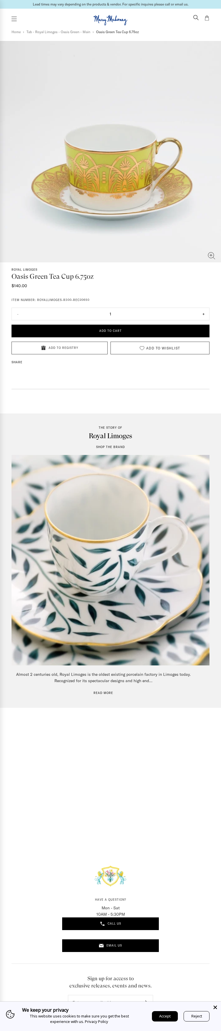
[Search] (196, 18)
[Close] (215, 1007)
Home (16, 32)
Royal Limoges (24, 270)
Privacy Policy (96, 1021)
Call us (114, 923)
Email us (114, 945)
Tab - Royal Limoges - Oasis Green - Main (58, 32)
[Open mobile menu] (14, 19)
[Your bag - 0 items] (206, 18)
